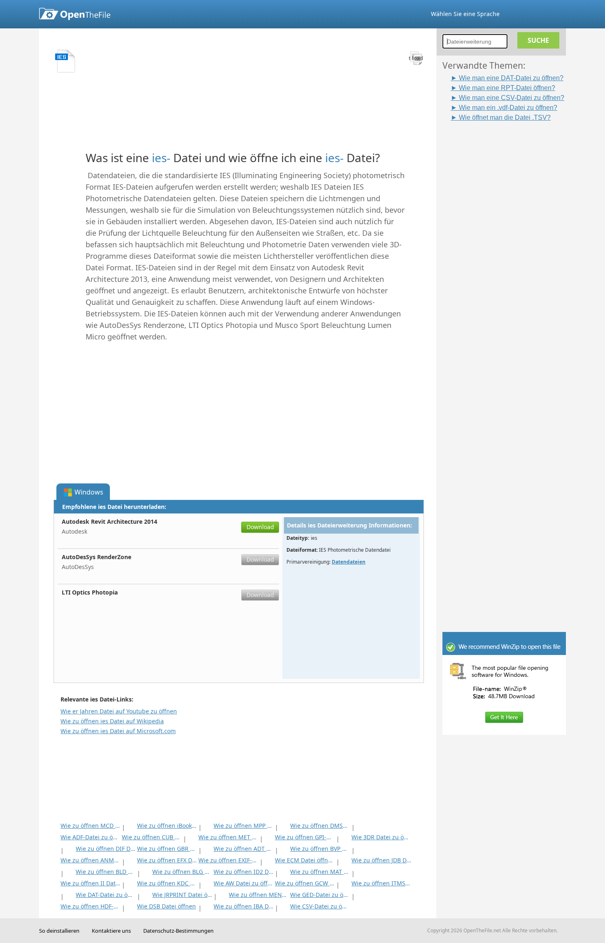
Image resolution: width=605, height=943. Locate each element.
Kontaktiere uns (111, 930)
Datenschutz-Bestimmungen (178, 930)
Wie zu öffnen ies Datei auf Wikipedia (112, 721)
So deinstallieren (59, 930)
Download (260, 527)
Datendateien (348, 561)
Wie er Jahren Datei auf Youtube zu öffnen (118, 711)
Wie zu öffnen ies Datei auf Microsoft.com (118, 731)
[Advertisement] (508, 245)
